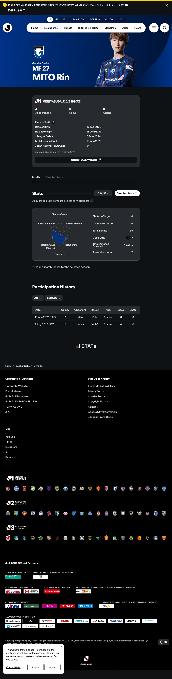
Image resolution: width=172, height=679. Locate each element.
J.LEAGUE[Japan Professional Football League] (87, 640)
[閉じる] (166, 5)
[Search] (164, 27)
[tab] (36, 177)
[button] (154, 27)
